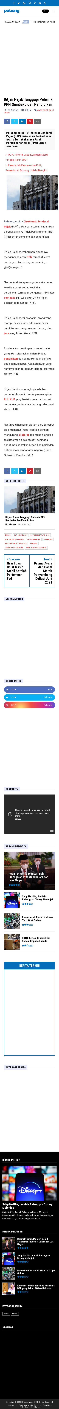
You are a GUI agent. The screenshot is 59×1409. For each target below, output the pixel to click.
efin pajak (48, 539)
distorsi (24, 434)
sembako (10, 297)
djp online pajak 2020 (40, 535)
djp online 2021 (20, 535)
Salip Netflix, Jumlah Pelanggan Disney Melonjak (27, 1205)
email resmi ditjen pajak (16, 543)
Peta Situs (47, 1405)
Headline (33, 543)
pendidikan (11, 358)
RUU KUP (9, 399)
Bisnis (8, 535)
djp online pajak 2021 (14, 539)
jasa (7, 333)
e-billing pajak (33, 539)
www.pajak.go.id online (36, 548)
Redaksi (11, 1405)
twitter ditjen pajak (14, 548)
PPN (30, 257)
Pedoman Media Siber (28, 1405)
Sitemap (37, 1407)
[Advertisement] (29, 57)
